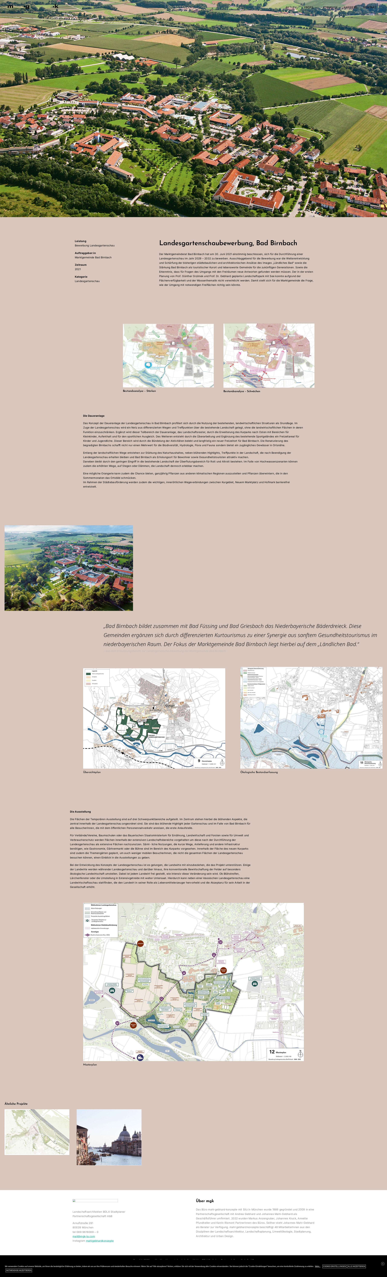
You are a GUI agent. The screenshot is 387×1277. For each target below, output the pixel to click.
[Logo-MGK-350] (33, 4)
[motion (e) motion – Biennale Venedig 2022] (109, 1137)
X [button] (382, 1264)
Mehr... (317, 1266)
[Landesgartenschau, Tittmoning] (37, 1132)
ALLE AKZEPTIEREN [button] (356, 1266)
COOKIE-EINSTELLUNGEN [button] (334, 1266)
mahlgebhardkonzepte (100, 1240)
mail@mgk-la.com (84, 1236)
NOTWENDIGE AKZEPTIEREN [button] (18, 1270)
